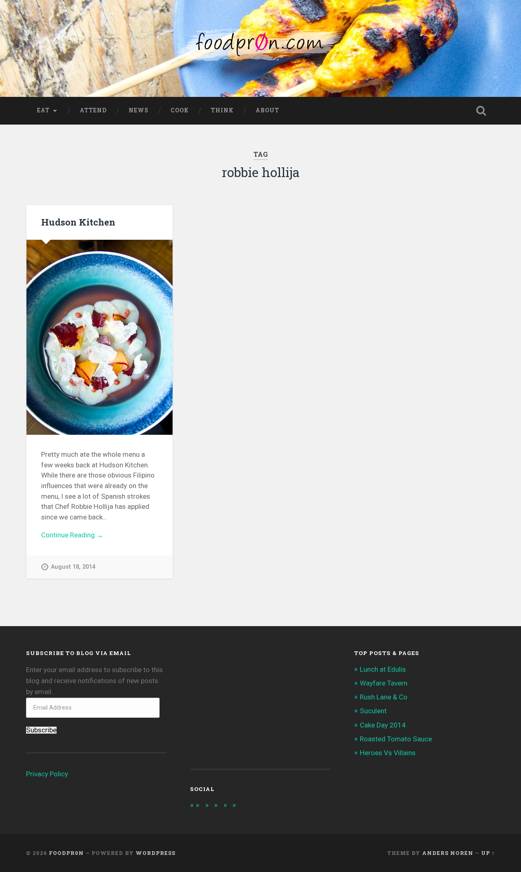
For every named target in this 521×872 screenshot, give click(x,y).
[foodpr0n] (260, 48)
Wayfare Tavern (383, 683)
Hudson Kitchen (78, 222)
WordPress (155, 853)
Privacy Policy (47, 774)
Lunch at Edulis (383, 669)
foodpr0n (66, 853)
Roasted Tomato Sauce (396, 739)
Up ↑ (488, 853)
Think (222, 110)
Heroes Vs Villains (388, 753)
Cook (180, 110)
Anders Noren (447, 853)
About (267, 110)
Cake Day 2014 (383, 725)
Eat (43, 110)
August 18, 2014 (73, 566)
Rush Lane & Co (383, 697)
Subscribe (41, 730)
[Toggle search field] (481, 111)
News (139, 110)
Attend (93, 110)
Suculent (373, 711)
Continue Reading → (72, 535)
